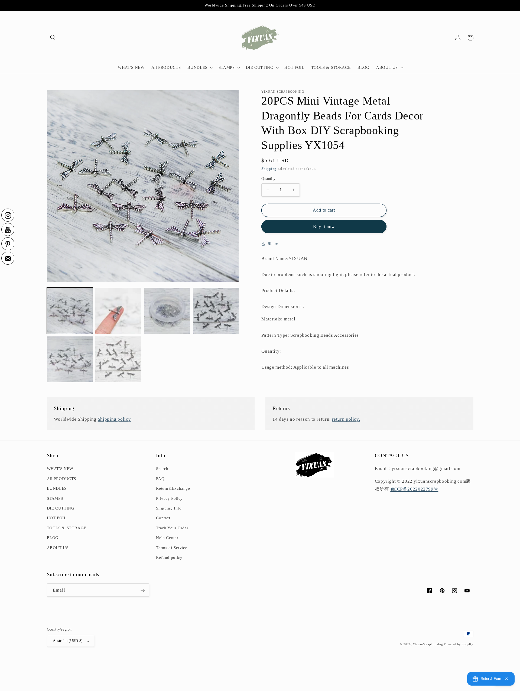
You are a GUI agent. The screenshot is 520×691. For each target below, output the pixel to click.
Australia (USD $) (68, 641)
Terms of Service (171, 548)
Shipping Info (168, 508)
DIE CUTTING (60, 508)
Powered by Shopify (458, 644)
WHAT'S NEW (60, 468)
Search (162, 468)
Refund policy (169, 557)
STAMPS (55, 498)
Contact (163, 518)
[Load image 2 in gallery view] (118, 310)
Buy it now (324, 226)
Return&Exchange (173, 488)
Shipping (269, 169)
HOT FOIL (57, 518)
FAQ (160, 478)
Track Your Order (172, 528)
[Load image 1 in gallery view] (70, 310)
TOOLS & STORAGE (66, 528)
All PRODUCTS (61, 478)
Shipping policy (114, 419)
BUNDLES (57, 488)
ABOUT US (58, 548)
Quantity (268, 179)
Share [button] (273, 243)
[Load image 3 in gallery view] (167, 310)
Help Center (167, 538)
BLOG (53, 538)
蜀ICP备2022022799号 (414, 489)
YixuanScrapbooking (428, 644)
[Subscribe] (142, 590)
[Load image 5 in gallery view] (70, 359)
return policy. (346, 419)
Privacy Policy (169, 498)
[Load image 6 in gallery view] (118, 359)
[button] (53, 37)
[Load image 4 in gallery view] (216, 310)
